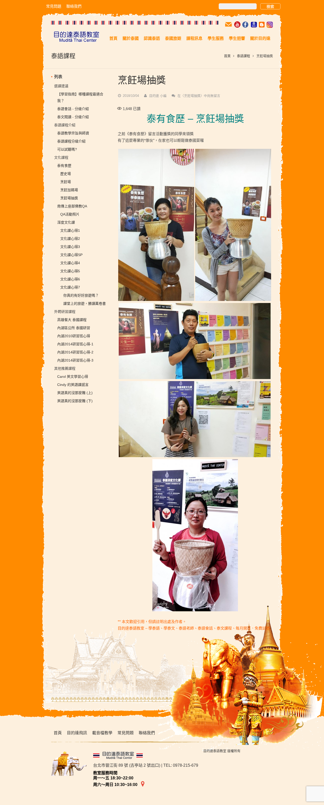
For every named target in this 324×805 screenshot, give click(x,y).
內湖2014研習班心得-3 (75, 360)
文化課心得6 (70, 279)
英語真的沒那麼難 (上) (75, 393)
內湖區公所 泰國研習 (73, 328)
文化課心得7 (70, 287)
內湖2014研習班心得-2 (75, 352)
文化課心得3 (70, 247)
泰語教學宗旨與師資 (73, 133)
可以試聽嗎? (67, 149)
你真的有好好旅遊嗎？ (81, 295)
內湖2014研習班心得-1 (75, 344)
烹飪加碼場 (69, 190)
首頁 (227, 56)
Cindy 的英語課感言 (73, 385)
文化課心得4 (70, 263)
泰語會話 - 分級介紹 (73, 109)
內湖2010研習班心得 (73, 336)
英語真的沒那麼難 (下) (75, 401)
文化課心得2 (70, 239)
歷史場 (65, 174)
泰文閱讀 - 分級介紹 (73, 117)
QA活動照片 (69, 214)
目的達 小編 (158, 96)
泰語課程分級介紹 (71, 141)
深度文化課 (66, 222)
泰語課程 (243, 56)
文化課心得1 (70, 230)
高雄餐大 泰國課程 (72, 320)
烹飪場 (65, 182)
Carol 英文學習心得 (72, 376)
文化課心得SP (71, 255)
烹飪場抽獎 (69, 198)
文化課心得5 (70, 271)
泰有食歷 (64, 166)
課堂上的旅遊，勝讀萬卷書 (84, 303)
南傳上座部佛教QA (72, 206)
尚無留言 (198, 96)
